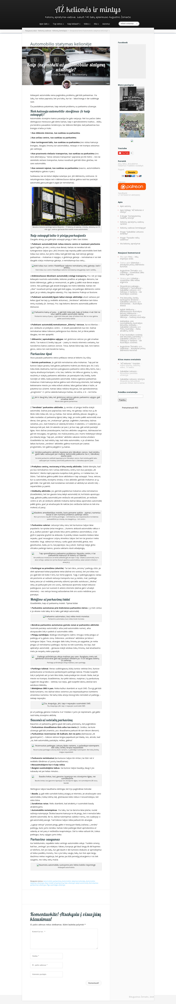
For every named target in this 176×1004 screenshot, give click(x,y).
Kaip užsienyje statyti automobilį (76, 883)
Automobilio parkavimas (52, 881)
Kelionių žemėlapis (60, 31)
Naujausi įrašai (31, 31)
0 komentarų (79, 74)
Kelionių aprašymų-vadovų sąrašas (132, 223)
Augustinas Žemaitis (57, 74)
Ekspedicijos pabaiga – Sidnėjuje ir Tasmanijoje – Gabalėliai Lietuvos (131, 288)
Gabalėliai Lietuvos (128, 371)
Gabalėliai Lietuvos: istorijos (132, 379)
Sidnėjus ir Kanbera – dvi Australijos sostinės (131, 293)
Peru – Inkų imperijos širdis (129, 257)
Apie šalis (44, 24)
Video (87, 24)
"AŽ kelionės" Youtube (130, 363)
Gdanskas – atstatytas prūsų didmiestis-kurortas (132, 264)
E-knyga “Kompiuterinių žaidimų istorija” (130, 217)
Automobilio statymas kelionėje (73, 881)
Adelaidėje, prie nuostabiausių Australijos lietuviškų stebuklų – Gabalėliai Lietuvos (131, 324)
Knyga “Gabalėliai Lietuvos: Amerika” (132, 232)
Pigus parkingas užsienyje (56, 885)
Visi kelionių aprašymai (130, 243)
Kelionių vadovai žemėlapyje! (133, 227)
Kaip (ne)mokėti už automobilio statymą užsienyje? (66, 67)
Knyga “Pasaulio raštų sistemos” (130, 238)
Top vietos (58, 24)
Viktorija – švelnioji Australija (132, 317)
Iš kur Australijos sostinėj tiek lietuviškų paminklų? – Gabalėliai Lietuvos (131, 336)
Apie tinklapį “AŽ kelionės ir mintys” (132, 211)
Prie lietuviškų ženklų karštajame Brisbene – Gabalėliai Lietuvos (130, 300)
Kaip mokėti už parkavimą (54, 883)
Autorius (106, 24)
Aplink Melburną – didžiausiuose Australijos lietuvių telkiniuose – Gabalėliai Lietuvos (131, 312)
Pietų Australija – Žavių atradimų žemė (130, 330)
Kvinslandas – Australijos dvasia (131, 304)
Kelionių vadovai (44, 31)
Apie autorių (125, 206)
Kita (96, 24)
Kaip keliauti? (73, 24)
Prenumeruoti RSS (130, 407)
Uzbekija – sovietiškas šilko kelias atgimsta (132, 273)
